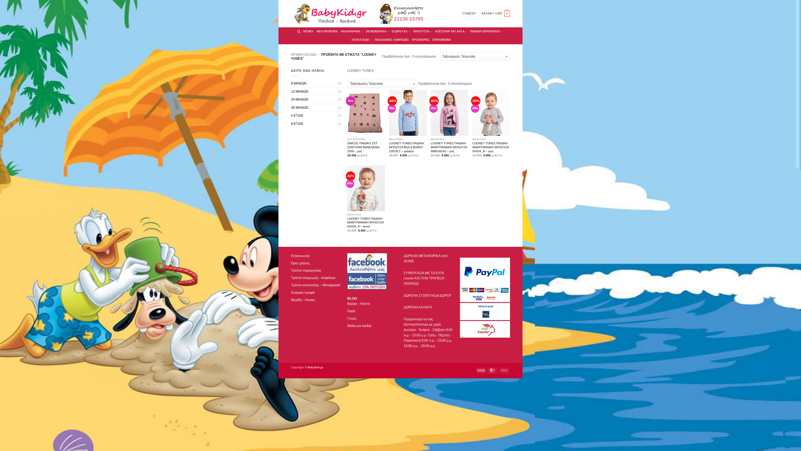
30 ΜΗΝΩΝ (299, 107)
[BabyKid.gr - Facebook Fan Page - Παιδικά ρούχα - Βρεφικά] (367, 263)
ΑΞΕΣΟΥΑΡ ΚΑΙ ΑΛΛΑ (449, 31)
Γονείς (352, 318)
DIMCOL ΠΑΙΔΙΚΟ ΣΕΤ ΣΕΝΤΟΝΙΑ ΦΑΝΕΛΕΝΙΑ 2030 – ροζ (363, 147)
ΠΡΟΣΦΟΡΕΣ (420, 39)
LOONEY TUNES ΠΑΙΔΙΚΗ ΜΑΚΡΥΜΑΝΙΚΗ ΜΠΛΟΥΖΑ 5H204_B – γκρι (490, 147)
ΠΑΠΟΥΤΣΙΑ (421, 31)
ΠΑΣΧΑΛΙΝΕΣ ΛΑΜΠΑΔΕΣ (392, 39)
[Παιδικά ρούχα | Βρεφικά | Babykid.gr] (330, 13)
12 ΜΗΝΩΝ (299, 91)
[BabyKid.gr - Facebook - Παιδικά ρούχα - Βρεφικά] (367, 281)
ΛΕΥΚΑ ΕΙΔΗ (360, 39)
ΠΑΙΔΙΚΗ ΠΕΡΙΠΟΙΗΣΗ (485, 31)
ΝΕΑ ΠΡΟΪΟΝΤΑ (327, 31)
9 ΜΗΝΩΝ (298, 83)
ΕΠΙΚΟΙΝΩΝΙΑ (442, 39)
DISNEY (308, 31)
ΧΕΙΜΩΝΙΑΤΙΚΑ (376, 31)
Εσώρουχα (399, 31)
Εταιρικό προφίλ (303, 292)
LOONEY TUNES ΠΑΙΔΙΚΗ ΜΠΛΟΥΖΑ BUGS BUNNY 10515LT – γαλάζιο (406, 147)
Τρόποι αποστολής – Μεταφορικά (315, 285)
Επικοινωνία (300, 256)
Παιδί (351, 311)
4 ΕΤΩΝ (297, 115)
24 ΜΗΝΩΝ (299, 99)
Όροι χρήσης (300, 263)
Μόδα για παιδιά (359, 326)
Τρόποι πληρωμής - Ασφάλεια (313, 278)
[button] (496, 14)
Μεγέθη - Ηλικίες (303, 300)
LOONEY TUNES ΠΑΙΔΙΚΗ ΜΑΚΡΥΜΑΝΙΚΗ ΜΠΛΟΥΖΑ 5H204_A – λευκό (365, 222)
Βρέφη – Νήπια (358, 303)
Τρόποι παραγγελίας (306, 270)
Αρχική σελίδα (303, 54)
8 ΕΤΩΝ (297, 123)
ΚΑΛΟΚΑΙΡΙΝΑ (350, 31)
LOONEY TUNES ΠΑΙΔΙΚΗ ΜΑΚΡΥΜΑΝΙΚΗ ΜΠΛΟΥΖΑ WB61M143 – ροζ (449, 147)
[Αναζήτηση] (298, 31)
